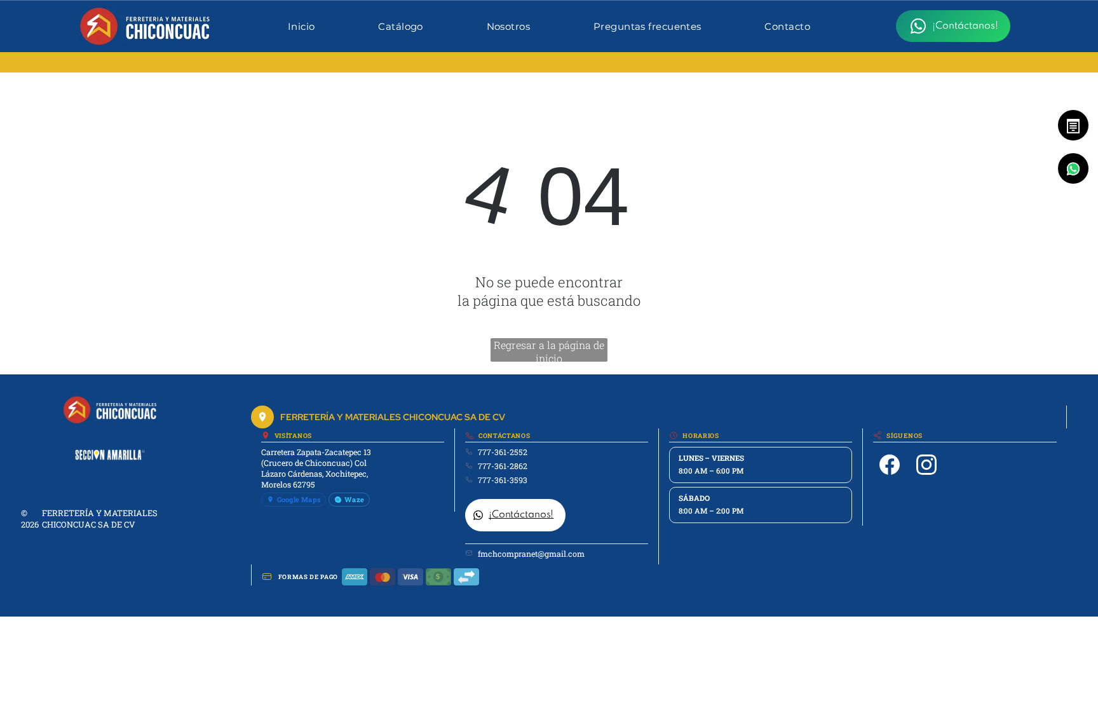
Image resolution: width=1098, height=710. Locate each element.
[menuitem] (301, 26)
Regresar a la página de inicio (549, 350)
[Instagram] (926, 464)
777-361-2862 (502, 466)
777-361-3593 (502, 480)
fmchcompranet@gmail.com (531, 554)
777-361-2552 (502, 452)
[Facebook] (889, 464)
